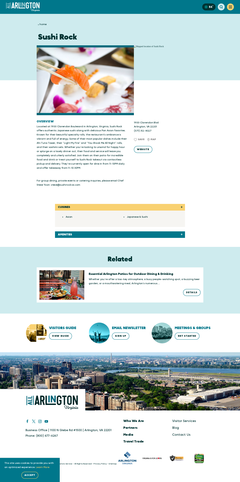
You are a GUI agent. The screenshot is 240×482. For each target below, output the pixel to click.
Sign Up (120, 336)
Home (43, 24)
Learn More (42, 467)
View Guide (60, 336)
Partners (130, 427)
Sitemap (113, 464)
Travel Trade (133, 441)
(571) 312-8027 (142, 131)
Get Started (187, 336)
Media (128, 434)
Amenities (65, 234)
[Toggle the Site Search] (221, 6)
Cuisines (64, 207)
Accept (29, 475)
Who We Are (133, 421)
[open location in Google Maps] (168, 80)
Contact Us (181, 434)
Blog (175, 427)
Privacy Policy (100, 464)
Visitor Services (184, 421)
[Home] (24, 7)
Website (143, 149)
